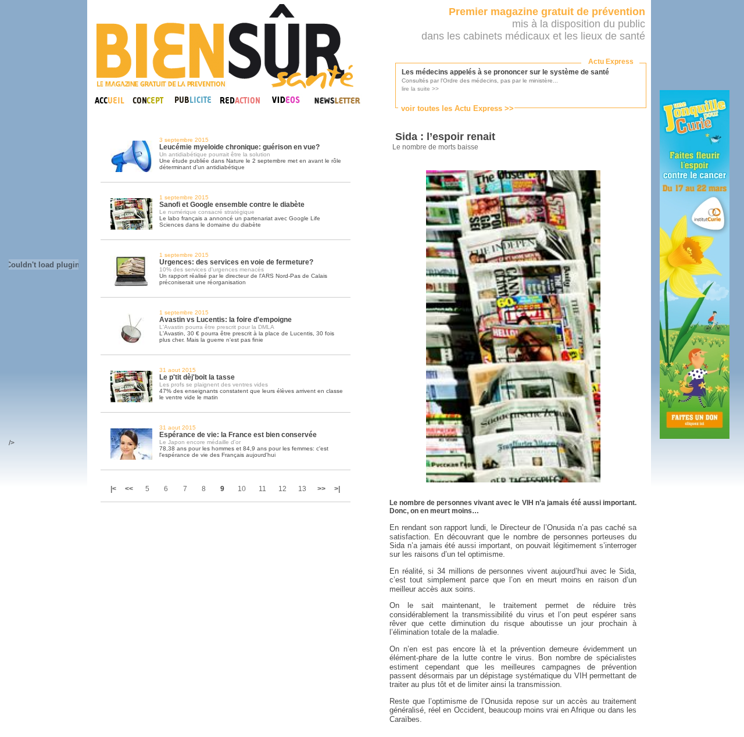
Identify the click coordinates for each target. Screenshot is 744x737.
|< (114, 489)
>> (321, 489)
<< (129, 489)
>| (337, 489)
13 (302, 489)
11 (262, 489)
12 (282, 489)
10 (242, 489)
